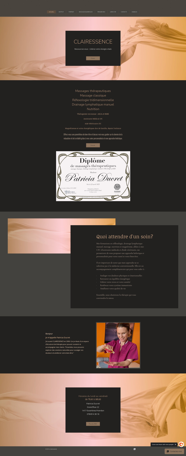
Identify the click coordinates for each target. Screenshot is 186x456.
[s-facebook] (135, 449)
